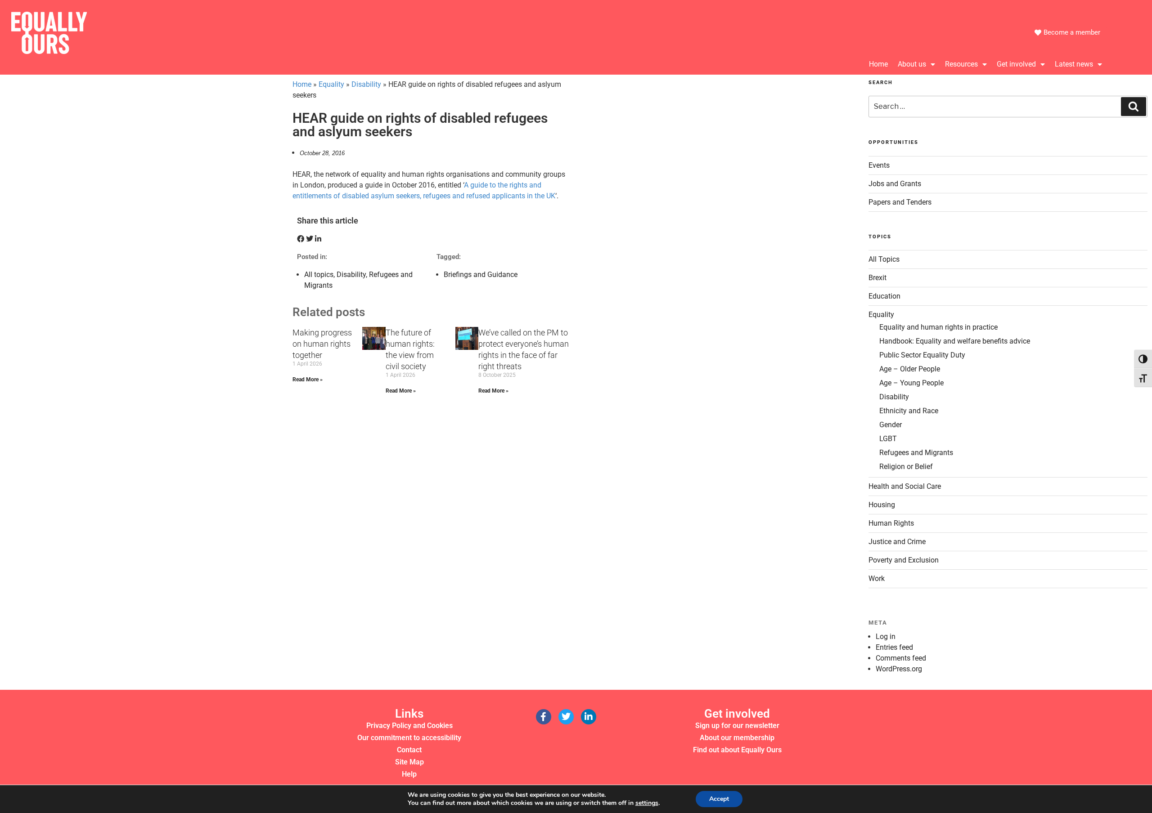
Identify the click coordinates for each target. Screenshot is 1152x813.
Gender (890, 424)
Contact (409, 750)
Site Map (409, 762)
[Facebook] (544, 717)
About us (912, 64)
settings (646, 803)
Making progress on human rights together (322, 344)
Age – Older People (909, 369)
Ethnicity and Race (908, 410)
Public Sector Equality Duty (922, 355)
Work (876, 578)
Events (879, 165)
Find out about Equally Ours (737, 750)
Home (878, 64)
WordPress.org (899, 669)
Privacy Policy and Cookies (409, 725)
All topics (318, 274)
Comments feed (901, 658)
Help (409, 774)
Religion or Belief (906, 466)
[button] (300, 239)
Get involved (1016, 64)
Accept (719, 799)
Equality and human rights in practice (938, 327)
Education (884, 296)
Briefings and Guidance (481, 274)
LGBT (888, 438)
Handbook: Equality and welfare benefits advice (954, 341)
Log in (886, 636)
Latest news (1074, 64)
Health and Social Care (904, 486)
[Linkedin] (589, 717)
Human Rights (891, 523)
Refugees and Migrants (916, 452)
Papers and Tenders (900, 202)
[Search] (1133, 106)
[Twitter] (566, 717)
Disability (366, 84)
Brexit (877, 277)
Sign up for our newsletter (737, 725)
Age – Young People (911, 383)
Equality (331, 84)
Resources (961, 64)
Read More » (307, 379)
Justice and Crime (897, 541)
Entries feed (894, 647)
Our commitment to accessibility (409, 737)
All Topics (884, 259)
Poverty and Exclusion (903, 560)
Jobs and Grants (894, 183)
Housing (881, 504)
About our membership (737, 737)
